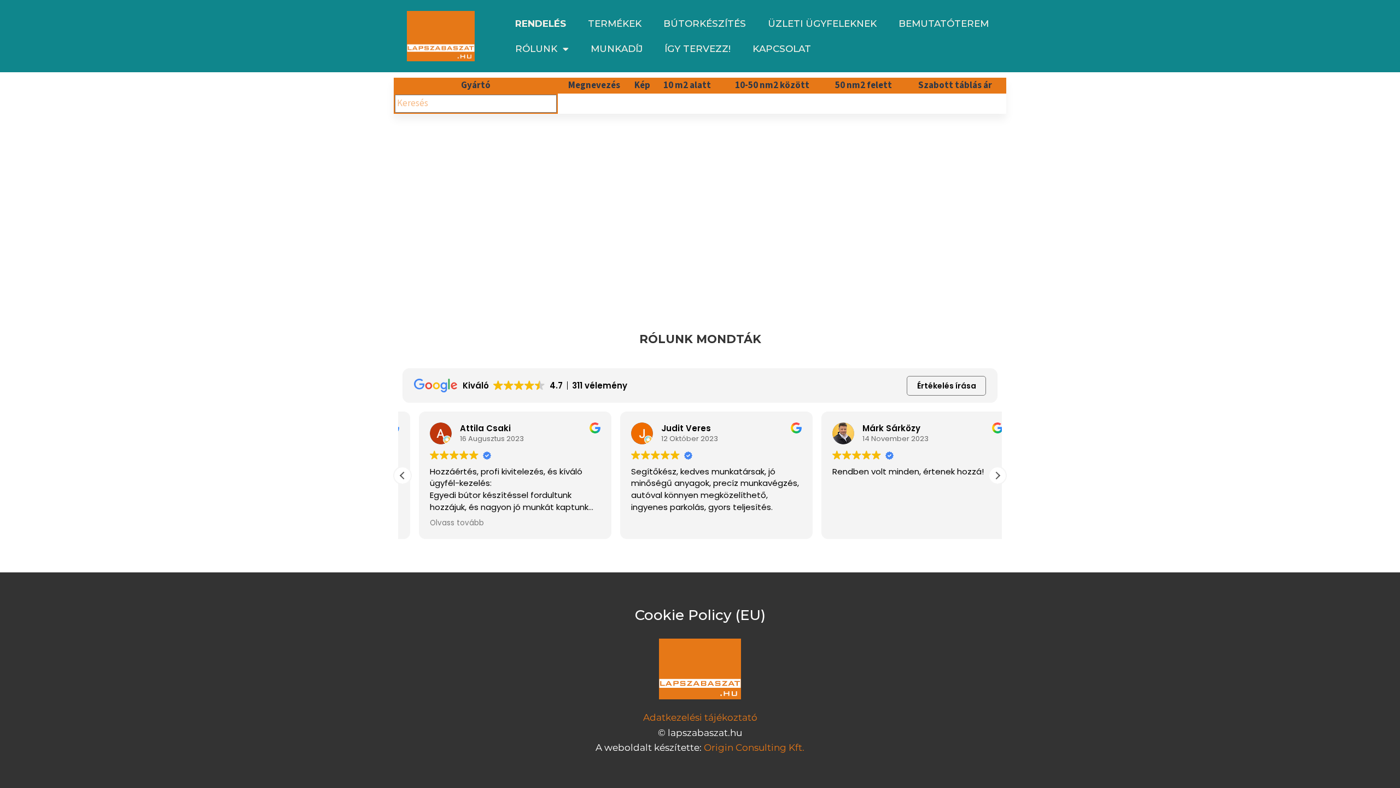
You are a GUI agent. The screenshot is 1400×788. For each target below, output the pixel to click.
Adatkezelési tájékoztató (700, 717)
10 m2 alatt (687, 85)
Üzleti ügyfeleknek (822, 23)
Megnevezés (594, 85)
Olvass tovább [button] (440, 523)
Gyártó (476, 85)
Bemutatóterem (944, 23)
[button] (997, 475)
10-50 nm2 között (772, 85)
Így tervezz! (697, 48)
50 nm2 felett (863, 85)
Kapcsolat (781, 48)
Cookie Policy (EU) (700, 615)
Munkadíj (617, 48)
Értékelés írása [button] (946, 385)
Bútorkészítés (704, 23)
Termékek (614, 23)
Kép (642, 85)
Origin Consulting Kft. (754, 747)
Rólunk (536, 48)
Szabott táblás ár (955, 85)
